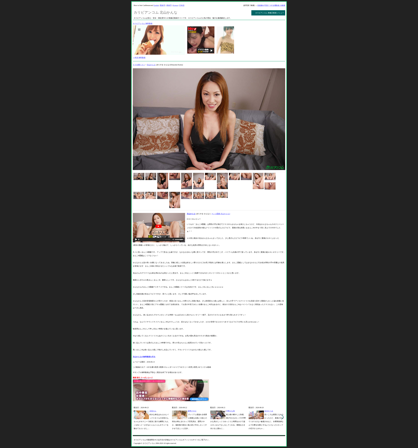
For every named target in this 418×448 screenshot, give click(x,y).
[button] (282, 417)
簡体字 (169, 5)
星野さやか (192, 411)
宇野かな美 (230, 411)
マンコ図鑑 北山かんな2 (220, 214)
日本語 (181, 5)
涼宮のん (152, 411)
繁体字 (162, 5)
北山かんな (151, 65)
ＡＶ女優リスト (139, 65)
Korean (175, 5)
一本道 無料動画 (139, 57)
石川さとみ (268, 411)
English (156, 5)
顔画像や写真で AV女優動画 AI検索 (271, 5)
